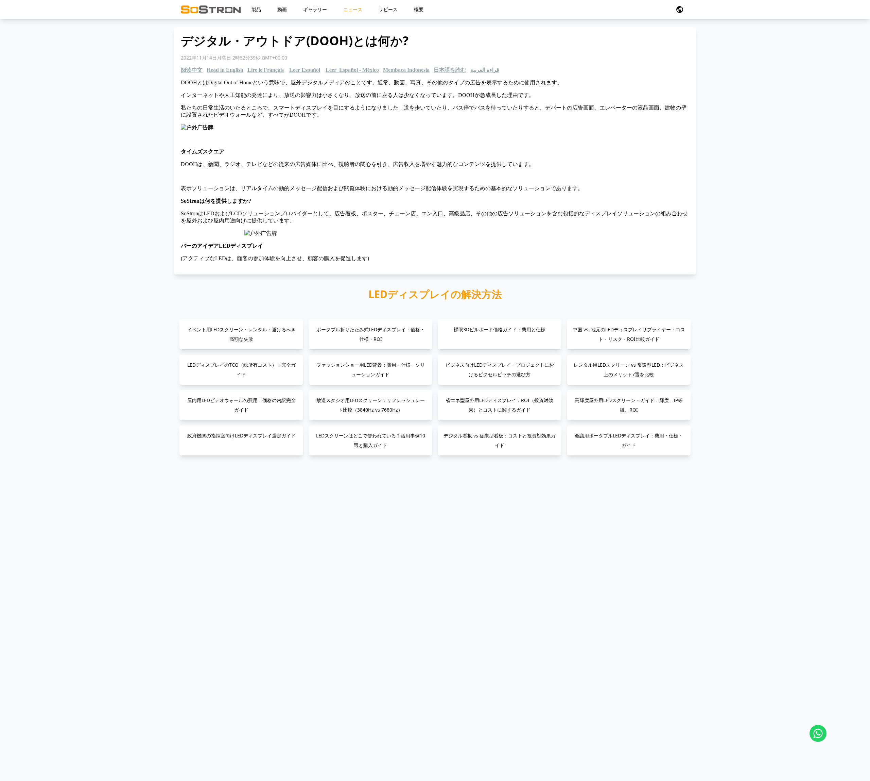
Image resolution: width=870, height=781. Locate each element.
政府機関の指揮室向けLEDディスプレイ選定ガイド (241, 435)
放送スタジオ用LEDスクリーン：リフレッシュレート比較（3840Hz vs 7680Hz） (370, 405)
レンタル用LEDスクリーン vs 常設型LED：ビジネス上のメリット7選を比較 (629, 370)
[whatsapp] (818, 733)
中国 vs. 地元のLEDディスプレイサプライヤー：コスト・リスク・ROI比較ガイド (629, 334)
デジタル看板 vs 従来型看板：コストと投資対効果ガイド (499, 440)
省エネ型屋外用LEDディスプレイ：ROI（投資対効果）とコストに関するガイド (499, 405)
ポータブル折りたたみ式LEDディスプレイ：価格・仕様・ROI (370, 334)
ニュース (352, 9)
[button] (680, 9)
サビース (388, 9)
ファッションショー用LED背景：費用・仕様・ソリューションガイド (370, 370)
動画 (282, 9)
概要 (418, 9)
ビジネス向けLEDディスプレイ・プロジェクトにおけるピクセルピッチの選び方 (500, 370)
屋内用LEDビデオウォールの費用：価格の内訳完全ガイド (241, 405)
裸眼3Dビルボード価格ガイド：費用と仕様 (499, 329)
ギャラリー (315, 9)
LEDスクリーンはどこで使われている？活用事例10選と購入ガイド (370, 440)
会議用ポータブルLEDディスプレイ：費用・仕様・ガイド (629, 440)
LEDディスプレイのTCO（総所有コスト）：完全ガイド (241, 370)
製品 (256, 9)
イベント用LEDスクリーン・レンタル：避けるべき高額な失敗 (241, 334)
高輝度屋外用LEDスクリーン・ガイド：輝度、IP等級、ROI (629, 405)
